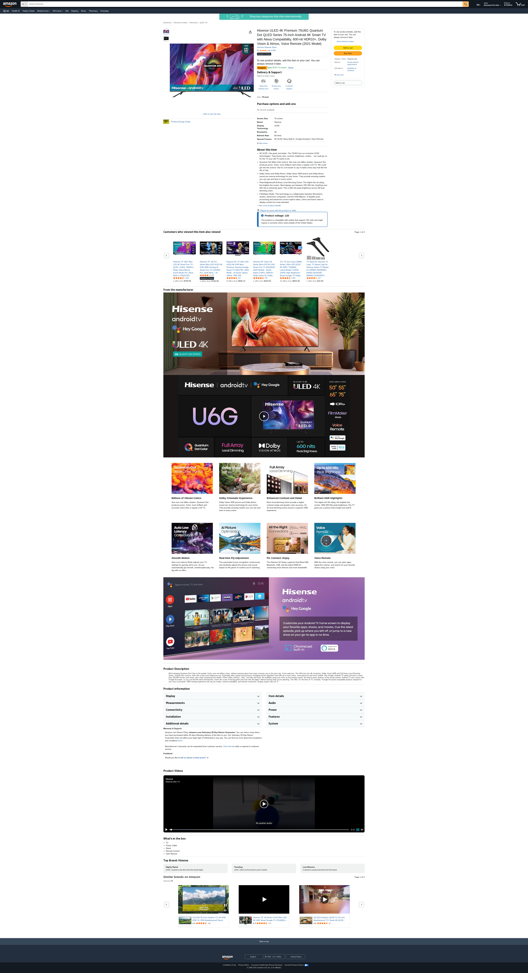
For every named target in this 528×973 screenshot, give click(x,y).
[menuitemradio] (357, 829)
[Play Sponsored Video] (264, 899)
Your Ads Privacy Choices (294, 965)
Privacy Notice (243, 965)
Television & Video (180, 23)
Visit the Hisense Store (267, 47)
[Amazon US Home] (227, 957)
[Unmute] (362, 829)
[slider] (259, 829)
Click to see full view (212, 114)
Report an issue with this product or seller (278, 210)
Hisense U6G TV (173, 781)
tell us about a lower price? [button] (193, 758)
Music (83, 11)
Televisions (193, 23)
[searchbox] (245, 4)
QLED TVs (203, 23)
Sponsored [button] (167, 881)
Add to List (340, 83)
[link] (184, 268)
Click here (227, 746)
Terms (290, 67)
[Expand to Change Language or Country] (261, 957)
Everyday (105, 11)
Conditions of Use (229, 965)
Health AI (16, 11)
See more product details (270, 205)
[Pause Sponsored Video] (225, 905)
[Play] (165, 830)
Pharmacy (93, 11)
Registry (74, 11)
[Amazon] (10, 4)
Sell (66, 11)
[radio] (166, 31)
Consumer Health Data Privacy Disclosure (266, 965)
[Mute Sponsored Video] (225, 910)
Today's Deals (28, 11)
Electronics (167, 23)
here (180, 740)
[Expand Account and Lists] (500, 5)
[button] (6, 11)
